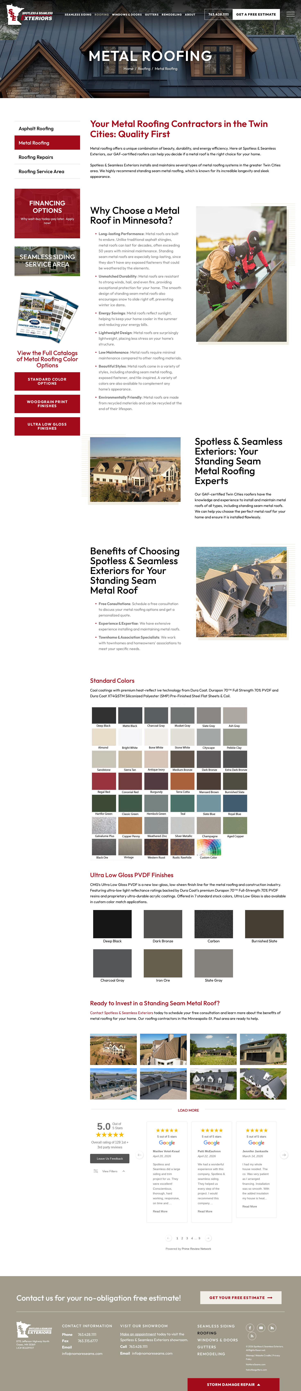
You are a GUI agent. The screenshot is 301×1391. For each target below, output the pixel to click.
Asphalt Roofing (36, 128)
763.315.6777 (88, 1340)
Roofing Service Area (41, 171)
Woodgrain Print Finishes (47, 403)
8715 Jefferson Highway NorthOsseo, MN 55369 (32, 1343)
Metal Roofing (34, 143)
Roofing (102, 14)
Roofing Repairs (36, 157)
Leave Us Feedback (110, 1158)
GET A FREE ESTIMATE (256, 14)
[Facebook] (250, 1328)
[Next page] (208, 1238)
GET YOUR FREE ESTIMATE (237, 1297)
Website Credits (263, 1355)
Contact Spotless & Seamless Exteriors (121, 1012)
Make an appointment (138, 1334)
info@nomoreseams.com (82, 1353)
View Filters (109, 1171)
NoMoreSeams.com (255, 1364)
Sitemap (250, 1355)
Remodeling (172, 14)
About (190, 14)
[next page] (284, 1155)
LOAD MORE (188, 1110)
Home (129, 68)
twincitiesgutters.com (256, 1369)
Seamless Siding (78, 14)
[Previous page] (168, 1238)
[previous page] (139, 1155)
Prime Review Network (196, 1248)
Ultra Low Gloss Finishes (47, 426)
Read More (160, 1211)
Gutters (152, 14)
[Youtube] (261, 1328)
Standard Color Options (47, 381)
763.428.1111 (218, 14)
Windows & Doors (127, 14)
